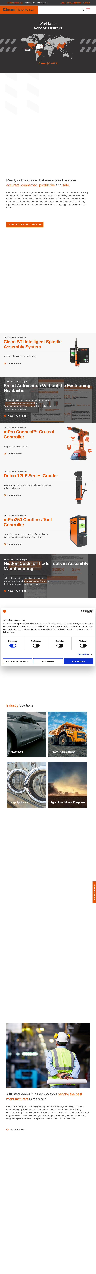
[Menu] (88, 10)
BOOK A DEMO (18, 1130)
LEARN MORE (15, 363)
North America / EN (15, 3)
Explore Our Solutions (23, 224)
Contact (86, 3)
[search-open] (83, 9)
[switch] (36, 646)
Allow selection (48, 661)
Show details (83, 654)
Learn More (15, 495)
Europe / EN (42, 3)
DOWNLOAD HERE (17, 416)
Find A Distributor (74, 3)
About (62, 3)
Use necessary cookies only (17, 661)
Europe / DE (30, 3)
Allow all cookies (78, 661)
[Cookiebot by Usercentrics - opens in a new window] (83, 611)
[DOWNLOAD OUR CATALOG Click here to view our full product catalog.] (94, 892)
